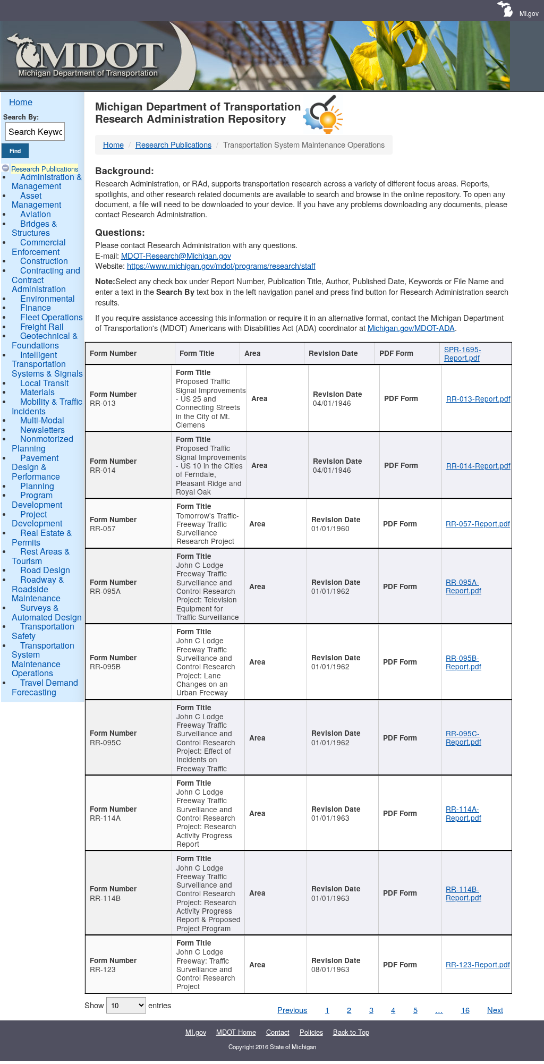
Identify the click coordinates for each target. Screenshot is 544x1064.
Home (20, 101)
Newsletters (42, 429)
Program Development (37, 499)
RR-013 (103, 402)
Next (495, 1009)
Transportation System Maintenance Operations (43, 659)
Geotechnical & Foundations (45, 340)
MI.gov (529, 13)
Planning (37, 486)
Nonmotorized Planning (42, 443)
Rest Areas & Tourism (41, 556)
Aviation (35, 214)
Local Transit (44, 383)
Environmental (47, 298)
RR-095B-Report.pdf (463, 661)
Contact (278, 1032)
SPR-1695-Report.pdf (462, 353)
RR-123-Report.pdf (478, 964)
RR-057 (103, 528)
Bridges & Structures (34, 228)
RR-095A (105, 590)
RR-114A (105, 817)
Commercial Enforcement (39, 247)
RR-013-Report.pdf (478, 398)
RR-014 (103, 469)
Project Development (37, 519)
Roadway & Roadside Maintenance (38, 588)
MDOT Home (236, 1032)
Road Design (45, 570)
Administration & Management (47, 181)
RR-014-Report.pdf (478, 465)
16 (465, 1009)
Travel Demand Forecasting (45, 687)
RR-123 (103, 969)
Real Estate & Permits (42, 537)
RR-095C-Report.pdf (463, 737)
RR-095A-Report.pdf (463, 585)
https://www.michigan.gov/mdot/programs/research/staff (221, 265)
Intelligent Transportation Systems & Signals (47, 363)
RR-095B (105, 666)
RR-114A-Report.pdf (463, 812)
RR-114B (105, 897)
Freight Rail (42, 326)
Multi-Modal (42, 420)
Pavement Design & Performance (36, 467)
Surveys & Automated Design (47, 612)
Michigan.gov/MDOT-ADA (411, 327)
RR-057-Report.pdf (478, 523)
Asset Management (36, 200)
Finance (35, 307)
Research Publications (44, 169)
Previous (292, 1009)
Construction (44, 260)
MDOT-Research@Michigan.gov (176, 255)
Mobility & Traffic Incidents (47, 406)
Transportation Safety (43, 631)
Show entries (127, 1004)
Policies (311, 1032)
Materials (37, 392)
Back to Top (351, 1032)
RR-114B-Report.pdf (463, 893)
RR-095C (105, 742)
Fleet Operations (51, 317)
